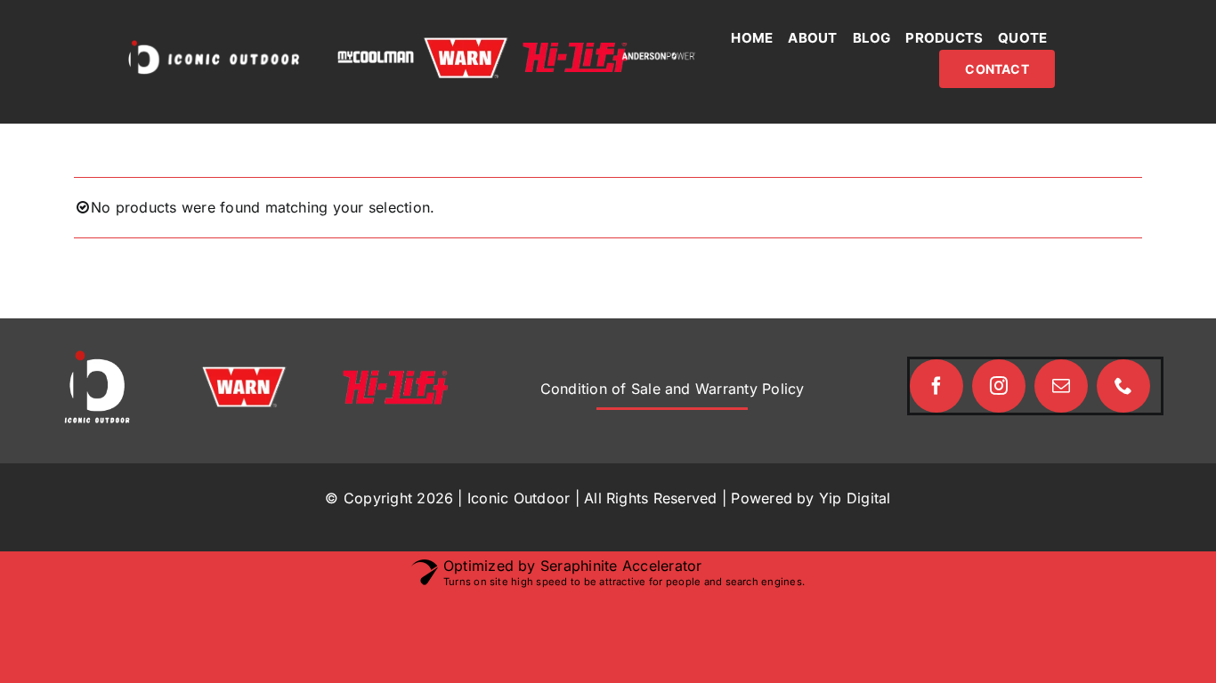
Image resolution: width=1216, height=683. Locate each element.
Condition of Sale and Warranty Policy (672, 389)
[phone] (1123, 386)
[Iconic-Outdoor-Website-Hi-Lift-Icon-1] (575, 50)
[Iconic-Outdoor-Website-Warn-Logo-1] (466, 43)
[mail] (1061, 386)
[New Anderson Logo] (658, 58)
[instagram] (998, 386)
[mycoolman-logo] (375, 58)
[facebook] (936, 386)
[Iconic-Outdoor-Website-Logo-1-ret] (214, 43)
